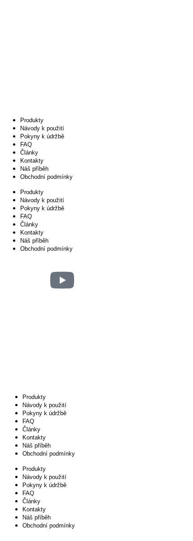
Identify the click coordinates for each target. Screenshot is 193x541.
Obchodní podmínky (46, 176)
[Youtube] (62, 280)
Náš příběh (34, 168)
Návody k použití (42, 128)
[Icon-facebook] (37, 280)
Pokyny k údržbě (42, 136)
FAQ (26, 144)
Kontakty (32, 160)
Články (29, 152)
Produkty (32, 120)
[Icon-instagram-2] (13, 280)
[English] (14, 307)
